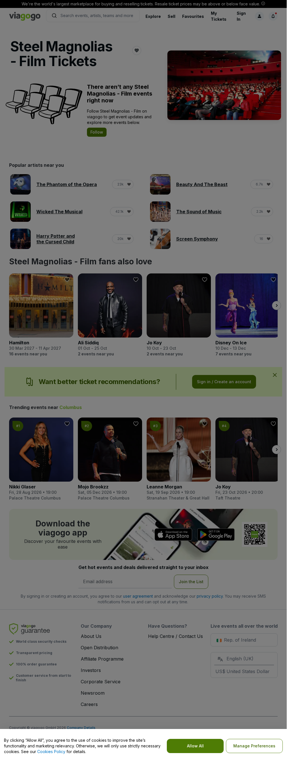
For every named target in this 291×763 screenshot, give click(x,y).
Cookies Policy (51, 751)
